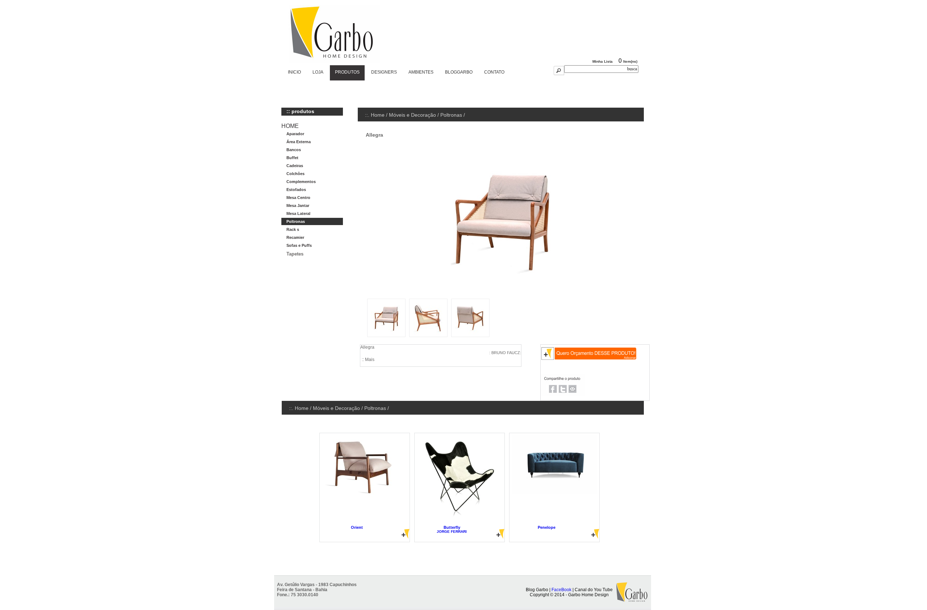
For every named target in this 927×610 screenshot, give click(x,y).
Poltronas (451, 115)
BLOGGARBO (459, 72)
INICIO (294, 72)
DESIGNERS (384, 72)
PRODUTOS (347, 72)
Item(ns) (630, 61)
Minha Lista (602, 61)
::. (368, 115)
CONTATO (494, 72)
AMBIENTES (420, 72)
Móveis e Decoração (412, 115)
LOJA (318, 72)
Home (378, 115)
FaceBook (561, 589)
